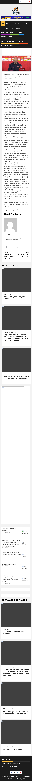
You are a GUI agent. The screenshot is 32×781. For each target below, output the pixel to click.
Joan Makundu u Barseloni (9, 564)
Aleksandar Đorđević (12, 247)
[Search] (29, 23)
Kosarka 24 (9, 234)
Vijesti (17, 23)
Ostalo (5, 294)
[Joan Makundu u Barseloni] (25, 569)
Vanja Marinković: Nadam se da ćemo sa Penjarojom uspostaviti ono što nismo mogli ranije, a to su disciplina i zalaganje (16, 337)
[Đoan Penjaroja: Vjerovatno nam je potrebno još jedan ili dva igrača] (16, 360)
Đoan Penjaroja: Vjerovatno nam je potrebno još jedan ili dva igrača (16, 377)
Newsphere (16, 779)
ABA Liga (25, 23)
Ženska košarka (7, 37)
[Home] (3, 24)
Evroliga (4, 32)
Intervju (22, 41)
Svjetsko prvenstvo (8, 41)
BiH (7, 28)
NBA (20, 32)
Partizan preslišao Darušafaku (23, 254)
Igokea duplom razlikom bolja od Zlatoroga (9, 255)
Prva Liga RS (15, 28)
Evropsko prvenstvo (8, 46)
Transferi (9, 746)
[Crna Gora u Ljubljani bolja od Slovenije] (16, 280)
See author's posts (12, 239)
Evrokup (13, 32)
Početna (9, 23)
